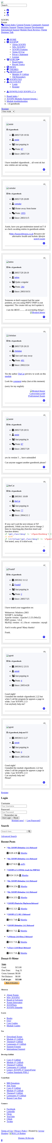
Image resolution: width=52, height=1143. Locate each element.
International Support (10, 30)
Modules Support (8, 27)
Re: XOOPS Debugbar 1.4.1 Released (22, 848)
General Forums (23, 25)
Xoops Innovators (14, 1002)
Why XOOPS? (19, 47)
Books (9, 1018)
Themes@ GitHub (15, 1041)
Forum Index (10, 25)
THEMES (13, 69)
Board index (12, 96)
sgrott (16, 671)
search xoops (39, 239)
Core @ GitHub (14, 1060)
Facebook (11, 1109)
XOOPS (13, 42)
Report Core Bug (14, 1098)
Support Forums (14, 1046)
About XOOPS (19, 44)
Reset (16, 818)
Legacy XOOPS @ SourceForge (21, 1070)
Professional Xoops (36, 396)
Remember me (10, 815)
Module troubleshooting (17, 101)
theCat (17, 501)
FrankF (17, 585)
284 (22, 287)
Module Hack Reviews (30, 30)
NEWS (12, 67)
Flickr (9, 1114)
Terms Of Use (18, 52)
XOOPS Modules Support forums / (22, 99)
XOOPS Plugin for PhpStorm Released (23, 903)
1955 (23, 213)
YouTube (11, 1116)
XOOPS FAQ (15, 79)
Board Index (17, 62)
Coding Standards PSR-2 (18, 1072)
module (8, 376)
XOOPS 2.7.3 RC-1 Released (19, 914)
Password (5, 809)
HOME (12, 39)
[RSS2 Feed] (18, 1133)
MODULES (15, 72)
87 (22, 149)
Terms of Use (7, 1131)
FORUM (13, 59)
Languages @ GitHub (16, 1044)
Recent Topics (18, 64)
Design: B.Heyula (26, 1138)
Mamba (24, 853)
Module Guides (13, 1026)
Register (15, 87)
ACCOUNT (15, 82)
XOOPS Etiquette (14, 1007)
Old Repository (19, 77)
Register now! (18, 820)
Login (14, 84)
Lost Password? (33, 820)
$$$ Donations (13, 1083)
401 (22, 360)
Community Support (40, 25)
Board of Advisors (15, 1000)
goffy (23, 864)
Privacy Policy (20, 1131)
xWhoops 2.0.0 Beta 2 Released (20, 937)
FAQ (9, 1021)
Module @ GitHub (20, 74)
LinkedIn (11, 1111)
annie (16, 140)
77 (22, 510)
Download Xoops (14, 1036)
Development (38, 27)
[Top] (44, 169)
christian (18, 351)
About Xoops (13, 995)
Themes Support (24, 27)
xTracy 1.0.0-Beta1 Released (19, 948)
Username (5, 803)
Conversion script (37, 393)
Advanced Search (9, 836)
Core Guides (12, 1023)
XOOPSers (12, 1005)
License (15, 57)
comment (17, 381)
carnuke (17, 204)
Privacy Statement (20, 54)
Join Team (11, 1085)
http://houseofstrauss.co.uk (21, 234)
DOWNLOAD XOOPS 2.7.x (22, 91)
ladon (16, 277)
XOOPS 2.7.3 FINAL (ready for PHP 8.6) (24, 870)
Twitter (10, 1121)
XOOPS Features (20, 49)
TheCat (21, 374)
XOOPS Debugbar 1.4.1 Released (21, 925)
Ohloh (9, 1119)
